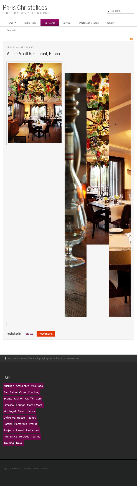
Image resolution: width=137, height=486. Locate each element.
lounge (20, 404)
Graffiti (29, 398)
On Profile (49, 23)
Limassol (9, 404)
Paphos (31, 417)
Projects (28, 333)
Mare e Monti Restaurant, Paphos (34, 53)
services (24, 436)
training (9, 442)
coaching (33, 392)
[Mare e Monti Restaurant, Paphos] (34, 103)
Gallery (110, 23)
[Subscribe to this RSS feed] (131, 39)
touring (35, 436)
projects (9, 430)
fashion (18, 398)
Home (10, 23)
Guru (39, 398)
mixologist (10, 411)
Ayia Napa (37, 385)
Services (67, 23)
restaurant (33, 430)
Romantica (10, 436)
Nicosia (31, 411)
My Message (30, 23)
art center (22, 385)
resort (20, 430)
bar (6, 392)
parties (8, 423)
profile (33, 423)
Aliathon (9, 385)
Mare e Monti (35, 404)
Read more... (46, 333)
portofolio (20, 423)
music (21, 411)
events (8, 398)
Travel (19, 442)
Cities (22, 392)
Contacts (11, 30)
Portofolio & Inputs (89, 23)
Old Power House (14, 417)
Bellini (13, 392)
